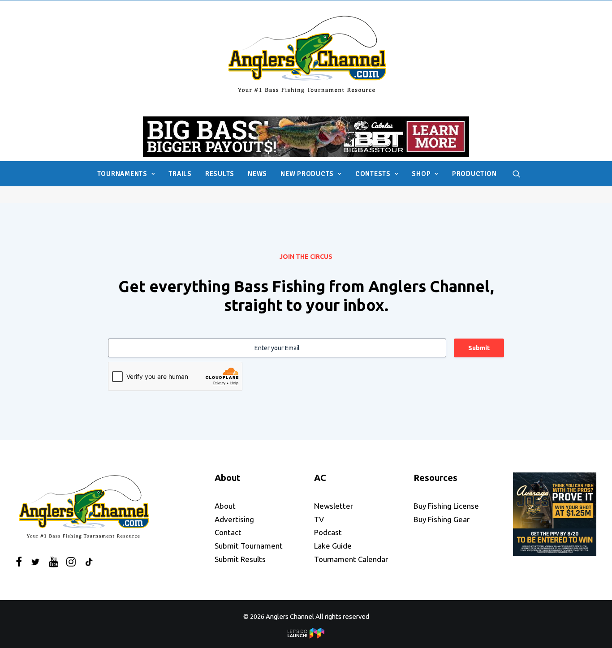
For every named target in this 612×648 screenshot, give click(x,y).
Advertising (234, 519)
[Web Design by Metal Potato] (306, 636)
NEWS (257, 174)
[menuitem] (126, 174)
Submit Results (240, 559)
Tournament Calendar (351, 559)
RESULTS (219, 174)
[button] (517, 174)
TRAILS (180, 174)
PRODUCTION (474, 174)
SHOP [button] (421, 174)
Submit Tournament (249, 545)
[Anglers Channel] (306, 54)
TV (319, 519)
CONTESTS (373, 174)
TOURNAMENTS (122, 174)
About (225, 506)
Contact (228, 532)
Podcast (328, 532)
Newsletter (333, 506)
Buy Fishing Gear (442, 519)
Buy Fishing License (446, 506)
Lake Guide (333, 545)
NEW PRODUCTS (307, 174)
